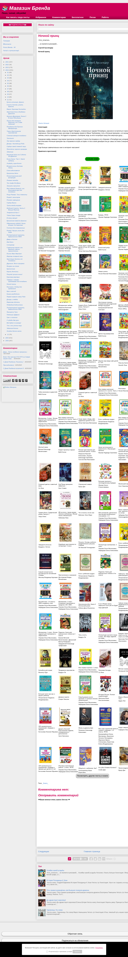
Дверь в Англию (12, 239)
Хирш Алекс (82, 309)
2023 (7, 67)
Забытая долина (12, 328)
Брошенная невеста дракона (16, 221)
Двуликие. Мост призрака (15, 263)
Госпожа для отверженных (16, 228)
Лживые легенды (12, 180)
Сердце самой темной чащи (16, 146)
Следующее (43, 851)
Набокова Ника (63, 368)
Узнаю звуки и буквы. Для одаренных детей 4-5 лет (86, 419)
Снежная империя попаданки (16, 135)
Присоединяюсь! (8, 365)
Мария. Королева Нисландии (16, 109)
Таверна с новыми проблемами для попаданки (17, 280)
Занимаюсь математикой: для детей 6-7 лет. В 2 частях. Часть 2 (68, 275)
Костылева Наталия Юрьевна (48, 732)
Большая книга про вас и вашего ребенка (46, 694)
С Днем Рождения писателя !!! (13, 368)
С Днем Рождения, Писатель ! (13, 362)
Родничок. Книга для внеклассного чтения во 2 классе (66, 634)
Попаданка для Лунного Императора (15, 127)
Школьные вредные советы (87, 187)
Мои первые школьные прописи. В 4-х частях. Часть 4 (87, 332)
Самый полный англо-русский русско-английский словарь (47, 573)
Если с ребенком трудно (86, 573)
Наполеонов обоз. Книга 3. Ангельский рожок (87, 605)
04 (8, 80)
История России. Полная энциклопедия (106, 695)
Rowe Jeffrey (122, 309)
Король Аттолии (12, 271)
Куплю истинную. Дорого (15, 102)
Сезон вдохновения (13, 170)
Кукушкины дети (12, 173)
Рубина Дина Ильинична (86, 608)
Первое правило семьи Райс (16, 296)
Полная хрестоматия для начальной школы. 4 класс (87, 450)
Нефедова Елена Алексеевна (88, 220)
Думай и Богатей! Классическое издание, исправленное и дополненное (66, 731)
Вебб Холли (102, 250)
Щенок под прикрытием (106, 333)
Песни (93, 17)
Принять (77, 951)
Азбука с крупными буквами (47, 215)
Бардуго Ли (82, 637)
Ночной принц (11, 284)
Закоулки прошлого (13, 186)
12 (8, 334)
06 (8, 86)
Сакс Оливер (62, 193)
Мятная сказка (43, 361)
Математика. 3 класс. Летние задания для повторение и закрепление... (48, 419)
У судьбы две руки (13, 320)
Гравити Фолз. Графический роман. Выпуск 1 (87, 306)
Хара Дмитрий (103, 607)
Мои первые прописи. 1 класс (88, 667)
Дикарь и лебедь (12, 299)
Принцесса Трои (12, 312)
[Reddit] (95, 858)
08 (8, 91)
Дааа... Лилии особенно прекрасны (15, 352)
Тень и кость (82, 635)
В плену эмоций (12, 218)
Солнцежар (10, 245)
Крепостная (11, 269)
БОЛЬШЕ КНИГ (92, 159)
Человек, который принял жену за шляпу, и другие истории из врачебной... (66, 189)
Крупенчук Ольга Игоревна (47, 186)
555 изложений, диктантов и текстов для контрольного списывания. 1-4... (107, 514)
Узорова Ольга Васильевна (87, 218)
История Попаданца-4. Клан (56, 880)
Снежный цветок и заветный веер (87, 393)
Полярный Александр (45, 364)
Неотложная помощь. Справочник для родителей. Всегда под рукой (107, 303)
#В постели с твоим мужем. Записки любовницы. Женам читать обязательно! (67, 364)
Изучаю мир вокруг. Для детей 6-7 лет (108, 361)
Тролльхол (10, 138)
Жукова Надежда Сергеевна (107, 217)
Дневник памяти (63, 697)
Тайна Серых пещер (13, 215)
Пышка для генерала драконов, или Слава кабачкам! (14, 122)
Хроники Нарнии (43, 304)
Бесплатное (78, 17)
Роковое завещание (13, 200)
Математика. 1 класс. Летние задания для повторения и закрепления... (88, 361)
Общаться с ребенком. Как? (87, 768)
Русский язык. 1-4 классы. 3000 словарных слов (46, 602)
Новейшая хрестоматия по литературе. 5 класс (47, 276)
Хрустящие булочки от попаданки (14, 259)
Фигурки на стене (13, 266)
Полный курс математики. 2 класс (107, 545)
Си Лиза (81, 396)
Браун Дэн (81, 486)
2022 (7, 64)
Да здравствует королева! (56, 900)
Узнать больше (43, 123)
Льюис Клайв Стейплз (45, 307)
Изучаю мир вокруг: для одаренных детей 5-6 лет (66, 216)
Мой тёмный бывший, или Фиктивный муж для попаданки (15, 190)
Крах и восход (11, 291)
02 (8, 75)
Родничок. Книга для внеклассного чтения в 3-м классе (107, 573)
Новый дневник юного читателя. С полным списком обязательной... (88, 698)
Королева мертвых (13, 277)
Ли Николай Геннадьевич (46, 251)
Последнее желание (85, 275)
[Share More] (103, 858)
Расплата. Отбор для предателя (14, 287)
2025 (7, 338)
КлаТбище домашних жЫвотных (65, 485)
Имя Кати (10, 242)
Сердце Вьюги (11, 203)
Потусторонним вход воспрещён (14, 176)
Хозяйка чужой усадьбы (55, 870)
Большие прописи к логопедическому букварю (107, 482)
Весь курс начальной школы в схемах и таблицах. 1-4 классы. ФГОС (108, 730)
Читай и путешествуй (11, 50)
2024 (7, 70)
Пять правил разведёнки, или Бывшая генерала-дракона (67, 890)
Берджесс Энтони (104, 190)
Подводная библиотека (15, 305)
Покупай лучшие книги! (14, 274)
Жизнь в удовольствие (85, 728)
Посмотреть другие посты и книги (92, 776)
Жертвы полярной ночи (15, 256)
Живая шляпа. (103, 271)
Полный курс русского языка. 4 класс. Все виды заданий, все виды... (108, 636)
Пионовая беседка (104, 670)
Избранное (41, 17)
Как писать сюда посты (18, 17)
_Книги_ (45, 783)
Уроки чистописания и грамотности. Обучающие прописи (106, 448)
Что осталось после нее (86, 512)
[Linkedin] (99, 858)
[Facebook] (91, 858)
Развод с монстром (13, 197)
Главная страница (92, 851)
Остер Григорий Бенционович (88, 189)
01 (8, 72)
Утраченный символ (85, 484)
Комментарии (59, 17)
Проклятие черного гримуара (17, 149)
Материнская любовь (65, 305)
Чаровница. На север (54, 910)
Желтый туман (43, 447)
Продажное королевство (66, 670)
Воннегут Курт (43, 672)
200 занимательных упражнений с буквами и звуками (46, 728)
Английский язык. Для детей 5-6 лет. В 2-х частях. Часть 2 (67, 332)
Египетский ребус (104, 247)
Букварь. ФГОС (103, 215)
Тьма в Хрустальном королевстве (14, 132)
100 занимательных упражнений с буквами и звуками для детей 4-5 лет (47, 767)
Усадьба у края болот (14, 163)
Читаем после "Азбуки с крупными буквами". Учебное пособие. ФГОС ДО (68, 247)
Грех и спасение (12, 317)
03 (8, 78)
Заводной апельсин (104, 187)
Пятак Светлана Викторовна (87, 251)
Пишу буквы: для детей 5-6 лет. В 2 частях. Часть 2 (67, 390)
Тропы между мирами (14, 205)
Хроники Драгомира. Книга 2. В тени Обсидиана (16, 117)
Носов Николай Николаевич (107, 273)
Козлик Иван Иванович (14, 253)
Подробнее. (99, 948)
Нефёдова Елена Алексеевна (48, 607)
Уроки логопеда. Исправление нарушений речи (46, 333)
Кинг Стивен (62, 488)
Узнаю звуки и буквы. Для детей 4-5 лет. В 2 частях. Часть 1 (86, 247)
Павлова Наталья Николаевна (48, 217)
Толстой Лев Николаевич (86, 459)
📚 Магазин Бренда (26, 8)
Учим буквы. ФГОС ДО (45, 184)
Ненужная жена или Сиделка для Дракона (16, 155)
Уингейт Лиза (122, 365)
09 (8, 94)
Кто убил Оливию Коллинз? (107, 767)
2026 (7, 340)
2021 (7, 62)
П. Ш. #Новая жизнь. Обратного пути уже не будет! (108, 604)
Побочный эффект (13, 315)
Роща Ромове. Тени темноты (17, 194)
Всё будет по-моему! (14, 323)
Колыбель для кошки (45, 670)
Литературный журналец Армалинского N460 (15, 308)
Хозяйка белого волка (14, 331)
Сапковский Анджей (84, 278)
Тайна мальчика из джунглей (47, 392)
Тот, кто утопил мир (14, 325)
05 (8, 83)
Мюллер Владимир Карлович (48, 577)
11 (8, 99)
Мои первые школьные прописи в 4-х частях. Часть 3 (68, 418)
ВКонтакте (7, 44)
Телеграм (6, 41)
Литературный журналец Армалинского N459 (15, 235)
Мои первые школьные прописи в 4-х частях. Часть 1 (108, 390)
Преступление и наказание (67, 575)
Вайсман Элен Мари (85, 515)
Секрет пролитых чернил (66, 450)
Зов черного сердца (13, 141)
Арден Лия (122, 701)
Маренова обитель (13, 302)
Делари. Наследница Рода (15, 143)
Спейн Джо (102, 770)
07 (8, 89)
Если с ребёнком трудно (106, 419)
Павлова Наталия (64, 251)
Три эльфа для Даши (14, 183)
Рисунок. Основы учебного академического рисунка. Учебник (47, 247)
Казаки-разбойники (13, 294)
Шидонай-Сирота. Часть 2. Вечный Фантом (16, 209)
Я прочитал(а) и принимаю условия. (61, 951)
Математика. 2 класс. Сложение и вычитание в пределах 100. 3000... (66, 603)
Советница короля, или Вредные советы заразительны (15, 249)
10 (8, 97)
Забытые (10, 152)
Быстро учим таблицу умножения (85, 215)
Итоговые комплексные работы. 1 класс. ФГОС (66, 766)
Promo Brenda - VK (9, 47)
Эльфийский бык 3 (13, 212)
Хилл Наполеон (63, 736)
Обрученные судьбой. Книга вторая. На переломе (16, 224)
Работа (105, 17)
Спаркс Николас (63, 699)
